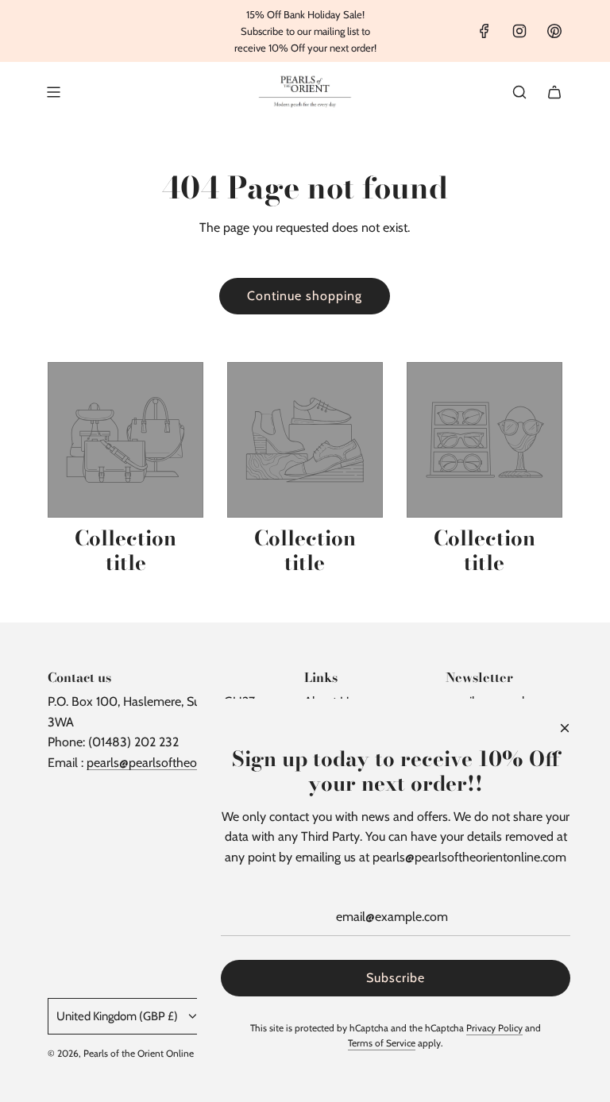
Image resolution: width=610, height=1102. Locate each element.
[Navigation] (53, 92)
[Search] (519, 92)
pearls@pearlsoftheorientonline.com (183, 762)
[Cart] (554, 92)
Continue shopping (304, 295)
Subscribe (395, 977)
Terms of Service (381, 1043)
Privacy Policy (494, 1028)
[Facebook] (484, 31)
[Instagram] (519, 31)
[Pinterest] (554, 31)
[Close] (564, 728)
